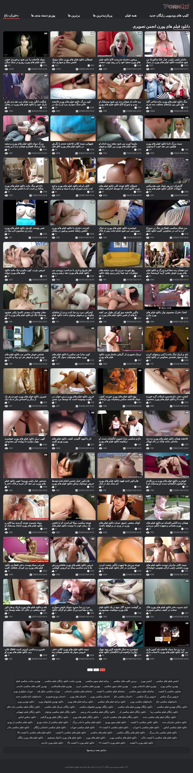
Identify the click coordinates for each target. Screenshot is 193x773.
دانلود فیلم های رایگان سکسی (131, 732)
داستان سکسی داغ (123, 696)
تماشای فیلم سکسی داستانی (78, 691)
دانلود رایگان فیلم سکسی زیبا (164, 712)
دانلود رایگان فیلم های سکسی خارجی (120, 717)
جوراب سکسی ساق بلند (48, 691)
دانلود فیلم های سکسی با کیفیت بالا (34, 732)
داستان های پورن (78, 696)
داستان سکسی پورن (100, 696)
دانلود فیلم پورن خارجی (52, 742)
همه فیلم (131, 15)
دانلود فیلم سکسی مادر (18, 727)
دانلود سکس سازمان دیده (174, 722)
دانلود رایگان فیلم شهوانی (28, 712)
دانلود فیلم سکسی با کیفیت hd (113, 727)
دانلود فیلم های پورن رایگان (30, 737)
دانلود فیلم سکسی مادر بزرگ (163, 732)
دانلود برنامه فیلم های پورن (80, 701)
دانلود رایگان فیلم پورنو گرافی (54, 717)
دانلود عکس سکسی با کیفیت (144, 722)
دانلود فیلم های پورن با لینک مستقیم (64, 737)
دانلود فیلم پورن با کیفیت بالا (80, 742)
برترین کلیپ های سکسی (125, 681)
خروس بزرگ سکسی (146, 696)
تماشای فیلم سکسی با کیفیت (110, 691)
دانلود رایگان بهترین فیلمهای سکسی (96, 706)
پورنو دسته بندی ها (43, 15)
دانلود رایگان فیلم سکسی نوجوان (60, 712)
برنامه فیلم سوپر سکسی (97, 681)
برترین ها (74, 15)
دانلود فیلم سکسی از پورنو (20, 722)
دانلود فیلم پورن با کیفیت (141, 742)
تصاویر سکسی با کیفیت (169, 691)
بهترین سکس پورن (169, 686)
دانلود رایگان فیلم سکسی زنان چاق (23, 706)
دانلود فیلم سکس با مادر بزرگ (87, 722)
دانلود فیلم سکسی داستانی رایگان (50, 727)
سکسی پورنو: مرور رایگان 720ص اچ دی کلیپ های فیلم (103, 767)
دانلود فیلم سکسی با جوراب (146, 727)
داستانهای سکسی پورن (141, 701)
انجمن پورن (146, 681)
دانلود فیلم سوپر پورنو (115, 722)
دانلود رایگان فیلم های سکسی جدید (159, 717)
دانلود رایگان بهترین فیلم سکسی (172, 706)
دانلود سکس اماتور (27, 717)
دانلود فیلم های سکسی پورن (123, 737)
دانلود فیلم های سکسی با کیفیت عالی (159, 737)
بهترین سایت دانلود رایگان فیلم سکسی (62, 681)
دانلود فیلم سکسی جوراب (82, 727)
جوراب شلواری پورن (23, 691)
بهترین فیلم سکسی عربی (88, 686)
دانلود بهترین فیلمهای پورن (50, 701)
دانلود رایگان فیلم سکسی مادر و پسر (97, 712)
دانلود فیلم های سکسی (101, 732)
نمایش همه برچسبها (96, 750)
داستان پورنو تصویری (56, 696)
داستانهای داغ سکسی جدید (28, 696)
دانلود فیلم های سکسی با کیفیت (70, 732)
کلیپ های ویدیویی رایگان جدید (169, 15)
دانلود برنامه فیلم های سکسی (112, 701)
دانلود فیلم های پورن (95, 737)
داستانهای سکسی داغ (166, 701)
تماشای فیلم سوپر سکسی (141, 691)
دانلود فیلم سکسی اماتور (175, 727)
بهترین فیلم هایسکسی (61, 686)
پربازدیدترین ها (102, 15)
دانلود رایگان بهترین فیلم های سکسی (135, 706)
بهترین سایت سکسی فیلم (28, 681)
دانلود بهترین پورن (25, 701)
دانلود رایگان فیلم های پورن (86, 717)
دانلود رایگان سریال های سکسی (59, 706)
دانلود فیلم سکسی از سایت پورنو (52, 722)
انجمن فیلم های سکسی (167, 681)
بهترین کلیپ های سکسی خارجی (31, 686)
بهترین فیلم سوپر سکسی (116, 686)
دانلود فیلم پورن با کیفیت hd (112, 742)
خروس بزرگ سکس (169, 696)
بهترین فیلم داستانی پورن (144, 686)
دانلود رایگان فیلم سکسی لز (132, 712)
